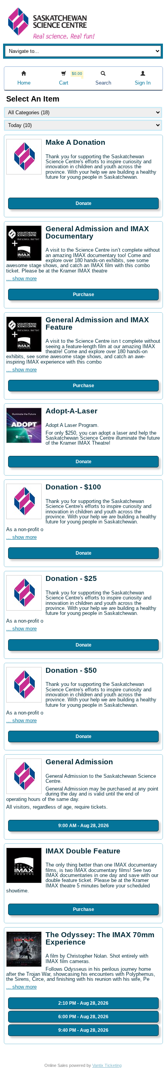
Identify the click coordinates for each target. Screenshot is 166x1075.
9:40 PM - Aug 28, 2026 (83, 1030)
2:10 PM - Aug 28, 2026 (83, 1003)
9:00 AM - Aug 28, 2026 (83, 825)
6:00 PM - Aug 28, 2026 (83, 1016)
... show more (21, 278)
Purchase (83, 294)
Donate (83, 203)
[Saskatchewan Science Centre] (50, 39)
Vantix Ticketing (107, 1065)
